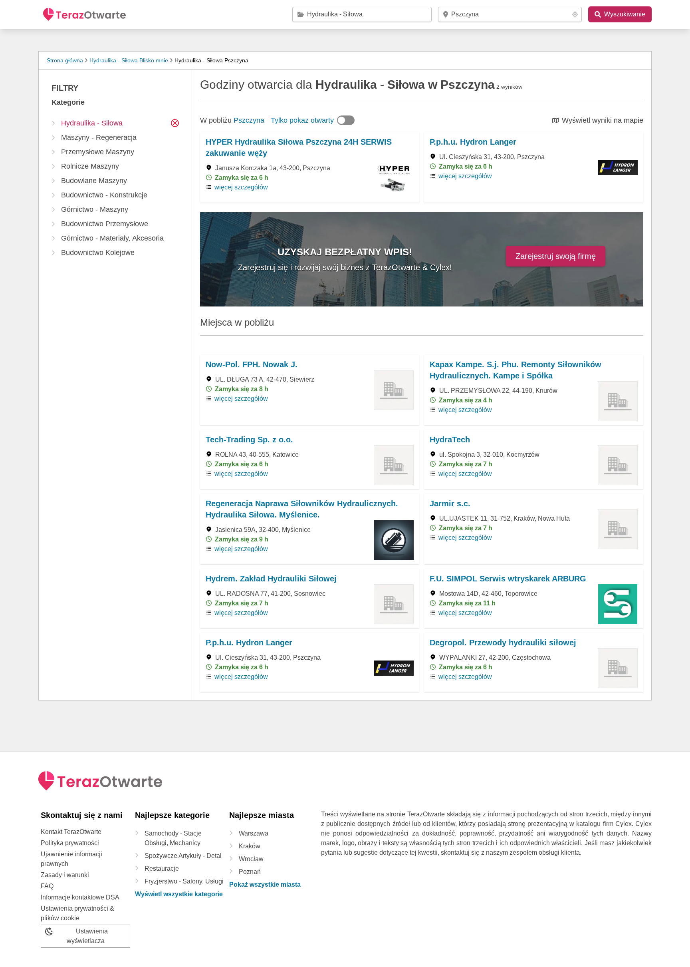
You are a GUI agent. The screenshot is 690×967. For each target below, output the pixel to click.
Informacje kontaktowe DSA (80, 897)
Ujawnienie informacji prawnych (71, 859)
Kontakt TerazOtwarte (71, 831)
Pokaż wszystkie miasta (265, 884)
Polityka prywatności (70, 843)
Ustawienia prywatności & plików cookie (77, 913)
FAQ (47, 886)
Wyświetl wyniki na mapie (602, 120)
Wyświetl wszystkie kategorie (179, 894)
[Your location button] (575, 14)
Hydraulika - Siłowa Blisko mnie (128, 60)
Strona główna (65, 60)
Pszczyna (249, 120)
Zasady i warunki (65, 874)
